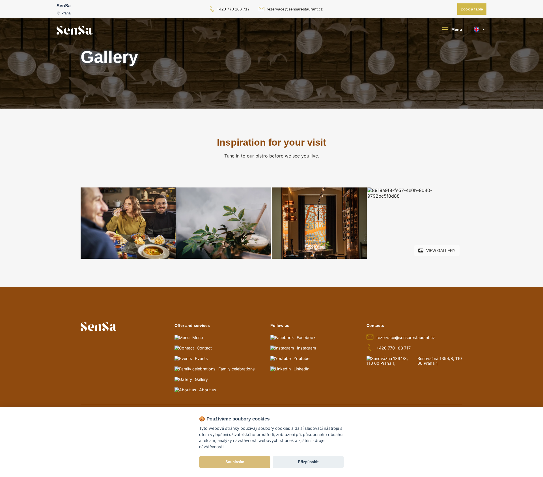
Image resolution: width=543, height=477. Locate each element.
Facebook (306, 337)
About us (207, 389)
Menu (197, 337)
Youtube (301, 358)
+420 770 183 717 (233, 9)
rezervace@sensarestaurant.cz (295, 9)
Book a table (472, 9)
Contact (204, 348)
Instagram (306, 348)
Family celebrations (236, 368)
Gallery (201, 379)
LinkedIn (301, 368)
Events (201, 358)
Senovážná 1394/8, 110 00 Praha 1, (439, 361)
